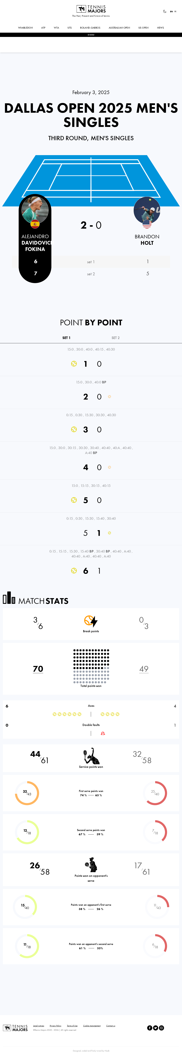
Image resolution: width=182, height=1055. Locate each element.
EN (171, 11)
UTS (70, 27)
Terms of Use (72, 1025)
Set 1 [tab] (66, 337)
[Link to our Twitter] (155, 1028)
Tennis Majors (91, 9)
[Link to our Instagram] (161, 1028)
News (160, 27)
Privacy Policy (55, 1025)
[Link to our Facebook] (149, 1028)
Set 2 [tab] (116, 337)
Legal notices (38, 1025)
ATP (43, 27)
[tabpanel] (91, 463)
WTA (56, 27)
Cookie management (92, 1025)
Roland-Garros (90, 27)
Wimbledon (25, 27)
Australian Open (119, 27)
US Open (143, 27)
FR (175, 11)
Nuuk (107, 1050)
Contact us (110, 1025)
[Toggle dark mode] (164, 11)
